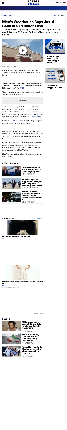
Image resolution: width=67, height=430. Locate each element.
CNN (20, 147)
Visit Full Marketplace (38, 218)
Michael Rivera (36, 117)
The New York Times (16, 121)
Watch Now (60, 3)
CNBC (22, 88)
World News (7, 15)
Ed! (29, 117)
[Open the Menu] (2, 3)
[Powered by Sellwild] (41, 313)
